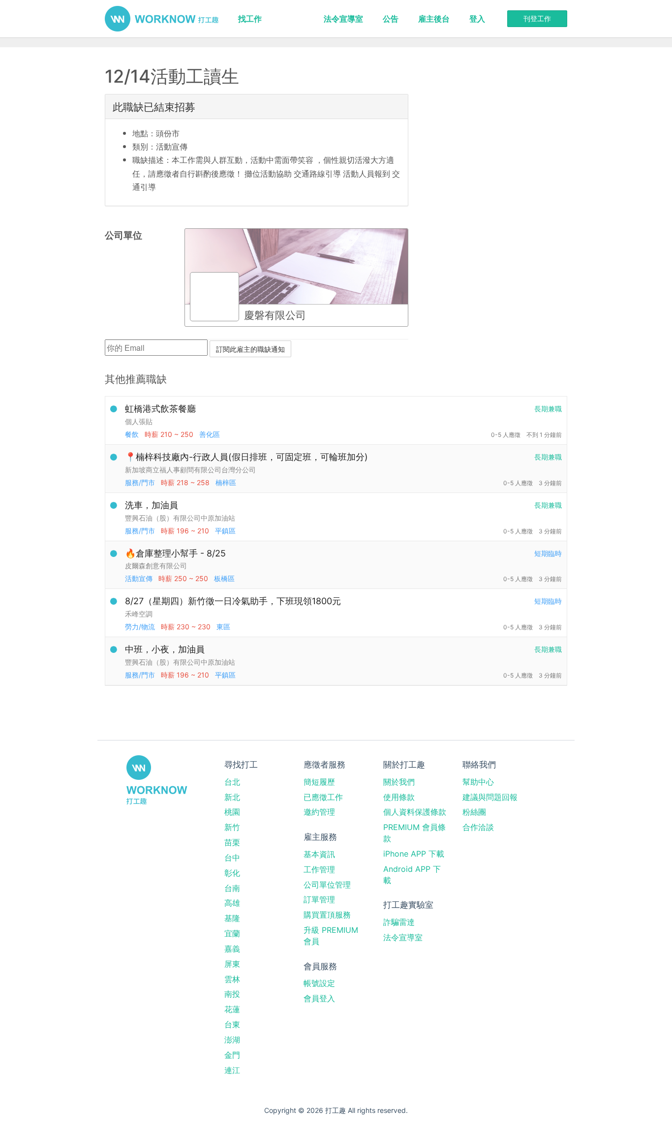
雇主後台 (434, 19)
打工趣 (161, 18)
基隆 (232, 918)
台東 (232, 1024)
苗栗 (232, 842)
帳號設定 (319, 983)
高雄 (232, 903)
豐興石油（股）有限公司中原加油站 (180, 518)
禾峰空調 (139, 614)
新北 (232, 797)
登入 (477, 19)
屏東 (232, 964)
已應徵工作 (323, 797)
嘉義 (232, 949)
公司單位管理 (327, 885)
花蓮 (232, 1009)
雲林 (232, 979)
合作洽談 (478, 827)
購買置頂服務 (327, 915)
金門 (232, 1055)
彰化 (232, 873)
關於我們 (399, 782)
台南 (232, 888)
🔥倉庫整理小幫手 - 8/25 (175, 553)
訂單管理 (319, 899)
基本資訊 (319, 854)
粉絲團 (474, 812)
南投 (232, 994)
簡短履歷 (319, 782)
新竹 (232, 827)
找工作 (250, 19)
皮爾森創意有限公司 (156, 565)
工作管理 (319, 869)
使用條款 (399, 797)
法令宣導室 (343, 19)
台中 (232, 858)
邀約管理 (319, 812)
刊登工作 (537, 18)
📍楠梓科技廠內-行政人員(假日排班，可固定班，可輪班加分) (246, 457)
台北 (232, 782)
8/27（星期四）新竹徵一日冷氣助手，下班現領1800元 (233, 601)
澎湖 (232, 1040)
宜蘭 (232, 933)
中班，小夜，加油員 (165, 649)
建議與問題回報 (490, 797)
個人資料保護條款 (414, 812)
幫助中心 (478, 782)
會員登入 (319, 998)
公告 (390, 19)
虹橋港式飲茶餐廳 (160, 408)
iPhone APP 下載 (413, 854)
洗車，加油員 (151, 505)
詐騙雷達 (399, 922)
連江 (232, 1070)
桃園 (232, 812)
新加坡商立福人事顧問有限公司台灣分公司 (190, 469)
